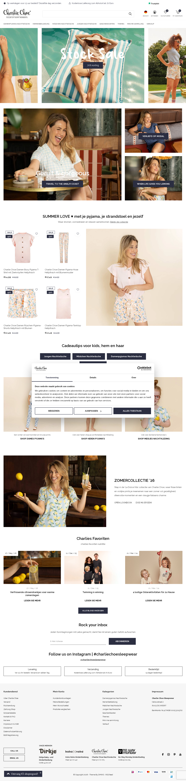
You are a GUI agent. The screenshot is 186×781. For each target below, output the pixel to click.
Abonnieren (122, 641)
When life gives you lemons (153, 184)
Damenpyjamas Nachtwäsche (17, 24)
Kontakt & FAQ (9, 717)
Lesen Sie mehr (32, 600)
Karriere (7, 720)
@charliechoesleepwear (93, 660)
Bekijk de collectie (119, 222)
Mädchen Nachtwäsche (63, 24)
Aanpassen (91, 411)
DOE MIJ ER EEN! (144, 502)
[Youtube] (180, 754)
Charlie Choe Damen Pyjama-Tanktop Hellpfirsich (63, 327)
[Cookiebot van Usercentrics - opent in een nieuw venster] (139, 368)
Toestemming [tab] (52, 377)
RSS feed (109, 775)
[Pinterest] (175, 754)
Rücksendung (9, 706)
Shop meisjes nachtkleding (154, 439)
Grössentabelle (10, 713)
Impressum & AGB (11, 724)
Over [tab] (134, 377)
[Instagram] (168, 754)
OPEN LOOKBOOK (123, 502)
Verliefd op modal (153, 136)
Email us (14, 758)
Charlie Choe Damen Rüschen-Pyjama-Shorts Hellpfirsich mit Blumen (22, 327)
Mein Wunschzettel (61, 706)
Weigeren (54, 411)
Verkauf (150, 24)
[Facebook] (163, 754)
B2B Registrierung (11, 735)
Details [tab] (93, 377)
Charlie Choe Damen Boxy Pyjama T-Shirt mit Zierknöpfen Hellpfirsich (21, 271)
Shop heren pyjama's (93, 439)
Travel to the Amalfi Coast (62, 184)
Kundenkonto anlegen (62, 698)
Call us (14, 751)
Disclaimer (8, 728)
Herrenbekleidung (41, 24)
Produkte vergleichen (61, 709)
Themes (121, 24)
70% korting (93, 65)
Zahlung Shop (9, 709)
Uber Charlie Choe (11, 698)
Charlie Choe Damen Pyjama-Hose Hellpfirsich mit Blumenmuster (61, 271)
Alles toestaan (132, 411)
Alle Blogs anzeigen (93, 611)
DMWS (101, 775)
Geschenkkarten (107, 24)
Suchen (130, 13)
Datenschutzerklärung (13, 731)
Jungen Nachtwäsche (87, 24)
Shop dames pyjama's (32, 439)
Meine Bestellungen (61, 702)
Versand (7, 702)
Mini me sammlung (135, 24)
